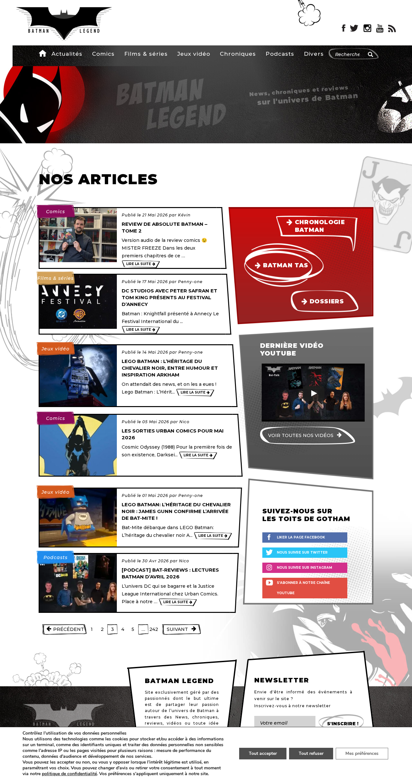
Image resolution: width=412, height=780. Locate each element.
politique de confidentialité (69, 774)
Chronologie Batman (320, 226)
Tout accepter (263, 753)
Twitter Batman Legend (354, 28)
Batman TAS (285, 265)
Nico (184, 421)
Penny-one (190, 281)
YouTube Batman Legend (379, 28)
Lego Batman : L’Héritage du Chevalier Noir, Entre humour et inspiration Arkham (170, 368)
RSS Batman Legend (392, 28)
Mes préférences (362, 753)
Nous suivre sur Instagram (304, 568)
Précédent (68, 629)
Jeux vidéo (193, 54)
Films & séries (146, 54)
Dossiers (327, 301)
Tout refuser (311, 753)
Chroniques (238, 54)
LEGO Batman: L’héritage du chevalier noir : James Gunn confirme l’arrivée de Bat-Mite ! (176, 511)
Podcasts (280, 54)
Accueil (43, 53)
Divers (314, 54)
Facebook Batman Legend (343, 28)
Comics (103, 54)
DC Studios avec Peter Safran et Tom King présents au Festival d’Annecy (169, 297)
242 (153, 629)
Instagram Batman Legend (367, 28)
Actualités (67, 54)
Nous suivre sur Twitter (302, 552)
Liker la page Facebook (301, 537)
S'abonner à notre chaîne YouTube (303, 588)
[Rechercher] (370, 54)
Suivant (177, 629)
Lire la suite (138, 264)
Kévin (184, 215)
